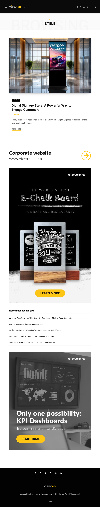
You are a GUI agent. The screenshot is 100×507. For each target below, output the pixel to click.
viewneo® (23, 494)
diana (16, 114)
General (16, 100)
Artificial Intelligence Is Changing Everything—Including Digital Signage (35, 330)
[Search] (93, 7)
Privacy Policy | (64, 494)
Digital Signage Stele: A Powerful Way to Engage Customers (31, 336)
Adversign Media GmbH (44, 494)
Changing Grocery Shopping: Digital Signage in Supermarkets (32, 342)
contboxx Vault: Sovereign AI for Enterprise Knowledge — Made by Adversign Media (40, 318)
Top (50, 502)
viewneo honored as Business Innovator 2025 (26, 324)
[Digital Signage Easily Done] (17, 6)
